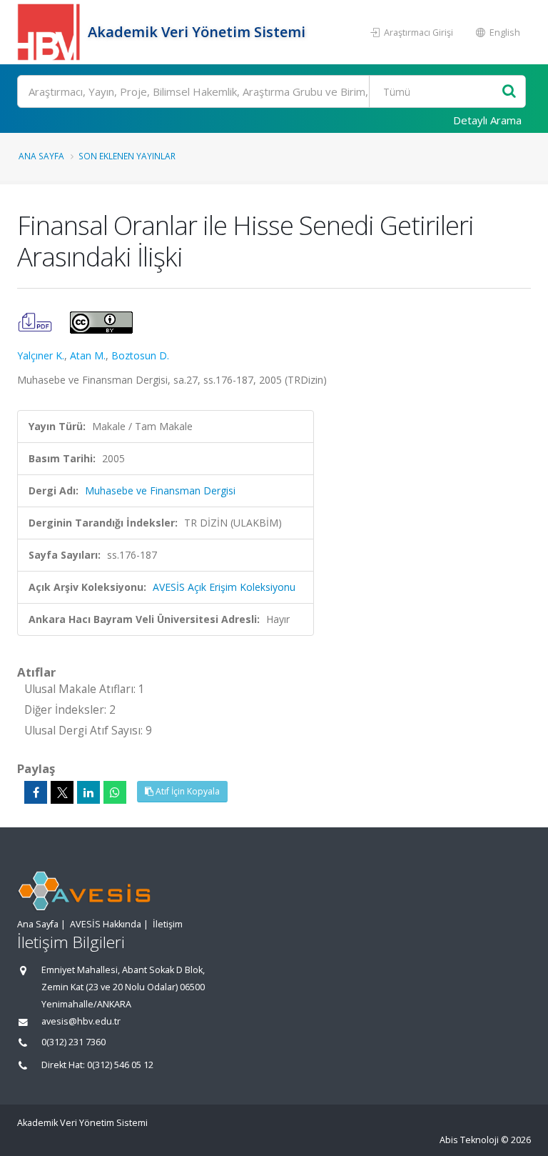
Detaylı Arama (487, 120)
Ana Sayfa (41, 155)
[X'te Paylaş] (62, 792)
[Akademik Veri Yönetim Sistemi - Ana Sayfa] (50, 32)
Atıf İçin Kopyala (186, 791)
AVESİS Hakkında (105, 924)
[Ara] (509, 92)
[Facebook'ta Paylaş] (35, 792)
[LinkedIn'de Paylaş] (88, 792)
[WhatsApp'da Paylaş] (114, 792)
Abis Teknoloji (469, 1140)
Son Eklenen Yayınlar (127, 155)
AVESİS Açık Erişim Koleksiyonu (224, 587)
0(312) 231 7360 (73, 1042)
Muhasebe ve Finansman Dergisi (160, 490)
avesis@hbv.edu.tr (81, 1021)
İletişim (168, 924)
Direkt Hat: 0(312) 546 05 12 (97, 1065)
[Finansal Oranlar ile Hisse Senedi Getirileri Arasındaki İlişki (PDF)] (36, 321)
